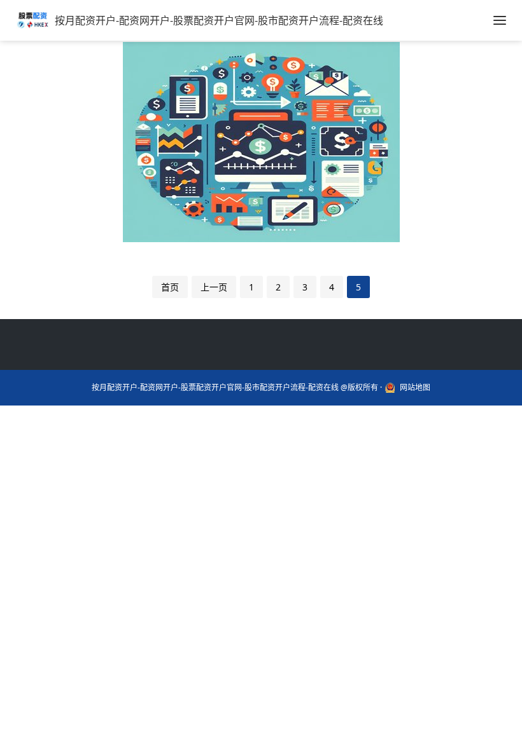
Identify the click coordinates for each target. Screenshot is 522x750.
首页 (170, 287)
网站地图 (415, 388)
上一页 (214, 287)
